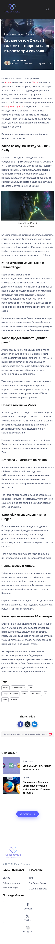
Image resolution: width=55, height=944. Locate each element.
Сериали (30, 34)
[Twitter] (27, 918)
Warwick (14, 700)
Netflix (35, 82)
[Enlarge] (50, 195)
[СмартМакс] (12, 9)
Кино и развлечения (14, 34)
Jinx (30, 688)
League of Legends (13, 106)
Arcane (7, 82)
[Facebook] (27, 906)
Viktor (5, 700)
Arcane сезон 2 (18, 688)
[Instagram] (27, 929)
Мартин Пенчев (19, 60)
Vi (45, 694)
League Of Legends (10, 694)
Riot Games (35, 694)
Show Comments (27, 814)
